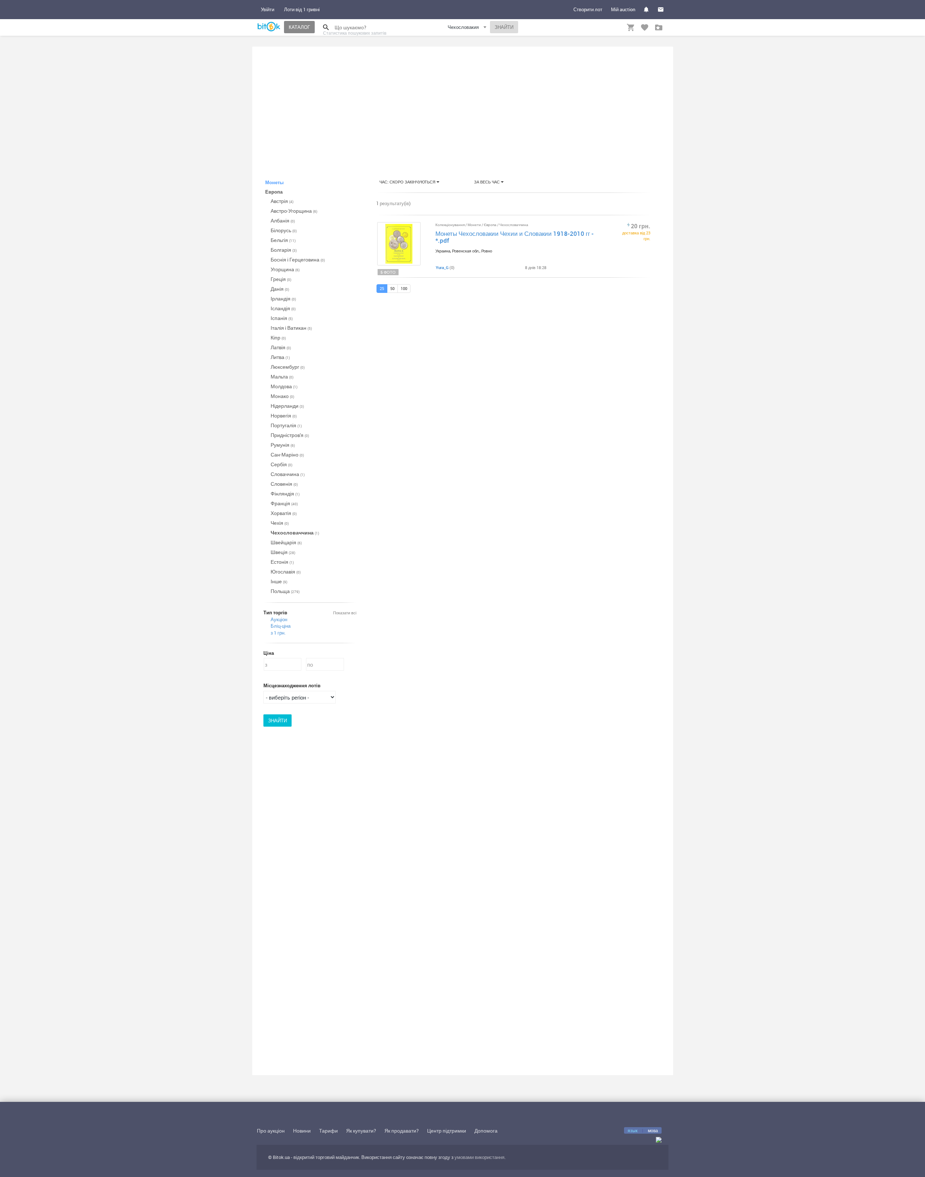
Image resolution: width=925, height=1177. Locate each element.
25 (382, 288)
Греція (281, 279)
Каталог (299, 27)
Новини (302, 1130)
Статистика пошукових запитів (354, 33)
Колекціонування (450, 224)
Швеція (283, 552)
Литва (280, 357)
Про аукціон (271, 1130)
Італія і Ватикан (291, 327)
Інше (279, 581)
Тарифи (328, 1130)
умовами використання (479, 1157)
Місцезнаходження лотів (291, 685)
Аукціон (279, 619)
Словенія (284, 483)
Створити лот (587, 9)
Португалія (286, 425)
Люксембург (288, 366)
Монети (475, 224)
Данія (280, 288)
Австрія (282, 201)
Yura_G (442, 267)
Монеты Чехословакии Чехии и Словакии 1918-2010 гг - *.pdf (514, 237)
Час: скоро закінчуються (407, 182)
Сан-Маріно (287, 454)
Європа (490, 224)
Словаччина (288, 474)
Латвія (281, 347)
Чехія (280, 522)
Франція (284, 503)
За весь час (487, 182)
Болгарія (284, 249)
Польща (285, 591)
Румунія (283, 444)
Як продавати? (401, 1130)
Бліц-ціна (281, 626)
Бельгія (283, 240)
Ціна (268, 653)
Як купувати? (361, 1130)
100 (404, 288)
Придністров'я (290, 435)
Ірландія (283, 298)
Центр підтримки (446, 1130)
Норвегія (284, 415)
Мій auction (623, 9)
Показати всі (344, 612)
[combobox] (468, 28)
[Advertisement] (462, 106)
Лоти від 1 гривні (302, 9)
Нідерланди (287, 405)
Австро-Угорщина (294, 210)
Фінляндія (285, 493)
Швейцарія (286, 542)
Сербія (281, 464)
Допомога (486, 1130)
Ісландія (283, 308)
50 (392, 288)
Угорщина (285, 269)
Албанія (283, 220)
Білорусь (284, 230)
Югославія (286, 571)
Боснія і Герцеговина (298, 259)
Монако (282, 396)
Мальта (282, 376)
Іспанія (282, 318)
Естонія (282, 561)
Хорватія (284, 513)
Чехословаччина (295, 532)
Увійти (267, 9)
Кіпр (278, 337)
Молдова (284, 386)
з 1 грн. (278, 632)
